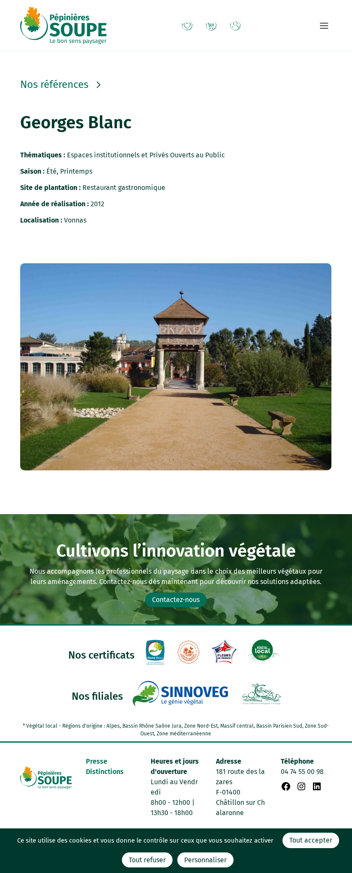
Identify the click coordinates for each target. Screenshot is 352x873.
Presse (96, 761)
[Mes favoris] (187, 25)
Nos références (54, 84)
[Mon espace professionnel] (235, 25)
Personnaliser (205, 860)
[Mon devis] (211, 25)
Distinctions (105, 772)
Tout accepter (310, 840)
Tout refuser (147, 860)
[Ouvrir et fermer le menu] (324, 25)
